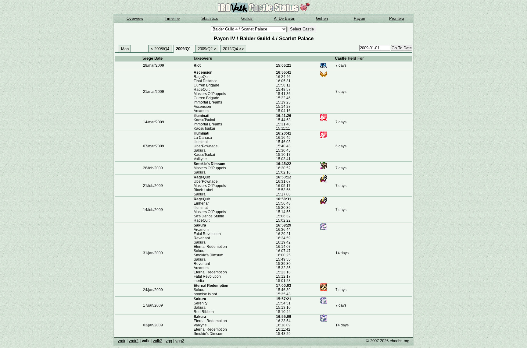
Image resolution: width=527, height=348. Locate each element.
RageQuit (202, 77)
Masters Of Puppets (210, 94)
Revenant (202, 238)
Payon (359, 18)
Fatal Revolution (207, 234)
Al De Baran (284, 18)
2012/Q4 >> (233, 49)
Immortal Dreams (208, 102)
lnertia (199, 281)
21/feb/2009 (153, 186)
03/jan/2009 (153, 325)
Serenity (200, 303)
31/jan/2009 (153, 253)
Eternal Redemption (210, 246)
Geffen (322, 18)
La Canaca (203, 137)
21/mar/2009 (153, 92)
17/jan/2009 (153, 305)
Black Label (203, 190)
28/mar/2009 (153, 65)
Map (125, 49)
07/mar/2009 (153, 146)
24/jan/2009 (153, 290)
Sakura (200, 150)
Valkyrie (200, 159)
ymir (121, 341)
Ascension (203, 72)
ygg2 (179, 341)
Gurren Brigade (206, 85)
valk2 (157, 341)
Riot (197, 65)
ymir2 (133, 341)
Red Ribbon (204, 312)
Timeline (172, 18)
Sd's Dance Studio (209, 216)
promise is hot (205, 294)
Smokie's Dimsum (209, 164)
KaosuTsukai (204, 120)
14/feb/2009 (153, 210)
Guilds (247, 18)
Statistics (209, 18)
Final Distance (205, 81)
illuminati (201, 116)
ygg (169, 341)
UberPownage (206, 146)
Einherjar (201, 203)
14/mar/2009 (153, 122)
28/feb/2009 (153, 168)
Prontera (396, 18)
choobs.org (399, 341)
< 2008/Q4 (160, 49)
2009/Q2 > (207, 49)
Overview (135, 18)
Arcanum (201, 111)
